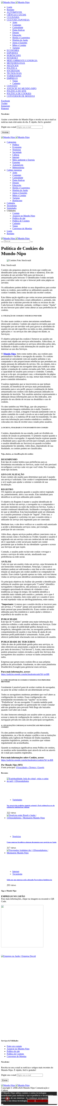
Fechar (31, 1101)
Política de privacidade (45, 1101)
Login (9, 7)
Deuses (15, 32)
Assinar (5, 132)
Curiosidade (17, 27)
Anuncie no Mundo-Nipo (23, 216)
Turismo (16, 48)
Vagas (15, 81)
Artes (14, 22)
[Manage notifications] (7, 1098)
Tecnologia (17, 874)
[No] (2, 1104)
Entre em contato (14, 1046)
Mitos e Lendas (19, 45)
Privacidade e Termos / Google (30, 767)
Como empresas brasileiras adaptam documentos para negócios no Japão (31, 842)
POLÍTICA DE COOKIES (19, 93)
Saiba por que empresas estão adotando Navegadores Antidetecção (29, 880)
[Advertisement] (29, 1007)
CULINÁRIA (13, 17)
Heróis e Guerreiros (21, 37)
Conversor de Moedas (22, 228)
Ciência (15, 155)
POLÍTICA (12, 68)
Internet (15, 157)
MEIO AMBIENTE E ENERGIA (22, 60)
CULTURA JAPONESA (18, 20)
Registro (10, 9)
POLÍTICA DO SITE (16, 91)
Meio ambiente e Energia (23, 160)
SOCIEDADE (13, 70)
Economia (16, 147)
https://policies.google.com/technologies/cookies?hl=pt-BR (27, 760)
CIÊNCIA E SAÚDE (16, 15)
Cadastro (16, 83)
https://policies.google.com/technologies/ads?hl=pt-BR (25, 674)
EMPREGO (12, 78)
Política (15, 144)
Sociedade (17, 152)
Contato (15, 213)
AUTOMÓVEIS (14, 12)
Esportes (16, 162)
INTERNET (12, 58)
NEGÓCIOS (12, 65)
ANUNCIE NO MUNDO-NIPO (21, 88)
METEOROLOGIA (16, 63)
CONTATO (12, 86)
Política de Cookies (21, 221)
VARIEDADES (14, 76)
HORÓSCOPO (14, 55)
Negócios (16, 150)
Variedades (17, 800)
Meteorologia (18, 167)
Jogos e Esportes (19, 43)
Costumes (16, 25)
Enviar (4, 1080)
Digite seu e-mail (9, 127)
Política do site (18, 218)
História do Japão (20, 40)
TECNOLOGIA (14, 73)
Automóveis (17, 165)
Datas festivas (18, 30)
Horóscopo (17, 200)
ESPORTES (12, 53)
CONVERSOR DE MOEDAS (21, 96)
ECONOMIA (13, 50)
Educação (16, 35)
